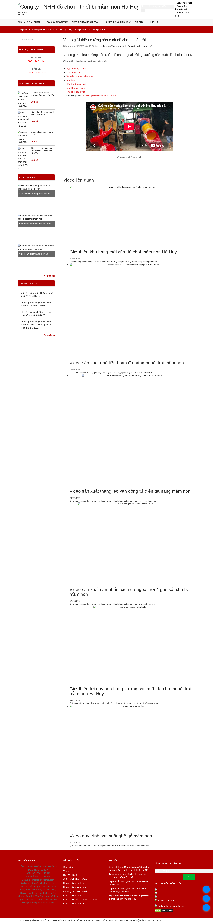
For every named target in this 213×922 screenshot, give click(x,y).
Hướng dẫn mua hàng (74, 883)
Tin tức (139, 22)
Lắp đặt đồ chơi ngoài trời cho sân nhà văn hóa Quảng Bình (128, 890)
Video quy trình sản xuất (43, 29)
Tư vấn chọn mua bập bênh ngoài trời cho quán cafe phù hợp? (127, 876)
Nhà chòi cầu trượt (75, 92)
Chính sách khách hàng (75, 879)
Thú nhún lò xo (73, 72)
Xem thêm (49, 275)
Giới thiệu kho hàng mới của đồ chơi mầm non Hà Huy (123, 252)
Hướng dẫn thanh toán (74, 887)
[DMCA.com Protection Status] (175, 910)
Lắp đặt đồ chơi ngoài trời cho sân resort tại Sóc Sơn (129, 883)
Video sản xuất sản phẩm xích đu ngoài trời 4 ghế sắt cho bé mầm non (129, 592)
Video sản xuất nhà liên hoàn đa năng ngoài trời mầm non (127, 362)
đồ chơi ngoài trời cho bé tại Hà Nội (98, 95)
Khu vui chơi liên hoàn (118, 22)
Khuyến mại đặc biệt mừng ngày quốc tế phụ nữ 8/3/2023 (37, 313)
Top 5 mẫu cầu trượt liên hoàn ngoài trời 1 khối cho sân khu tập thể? (129, 897)
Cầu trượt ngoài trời (76, 84)
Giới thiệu (68, 867)
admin (102, 46)
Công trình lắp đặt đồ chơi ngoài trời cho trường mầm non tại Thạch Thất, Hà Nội (129, 868)
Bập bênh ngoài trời (76, 68)
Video (66, 871)
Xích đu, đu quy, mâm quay (79, 76)
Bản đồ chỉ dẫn (70, 875)
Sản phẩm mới (184, 3)
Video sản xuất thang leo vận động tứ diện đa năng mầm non (130, 491)
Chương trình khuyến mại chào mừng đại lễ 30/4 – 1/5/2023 (36, 304)
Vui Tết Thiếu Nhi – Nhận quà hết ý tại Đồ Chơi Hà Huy (37, 294)
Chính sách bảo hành (74, 903)
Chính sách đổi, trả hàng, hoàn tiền (80, 899)
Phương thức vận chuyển (75, 891)
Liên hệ (154, 22)
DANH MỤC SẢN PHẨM (29, 22)
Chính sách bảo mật (73, 895)
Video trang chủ (144, 46)
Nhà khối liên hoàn (75, 88)
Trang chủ (22, 29)
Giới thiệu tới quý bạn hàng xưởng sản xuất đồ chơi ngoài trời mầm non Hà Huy (130, 691)
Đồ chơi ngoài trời (57, 22)
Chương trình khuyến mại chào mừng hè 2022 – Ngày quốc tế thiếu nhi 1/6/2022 (36, 324)
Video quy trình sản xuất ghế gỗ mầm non (111, 835)
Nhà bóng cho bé (74, 80)
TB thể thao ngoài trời (85, 22)
